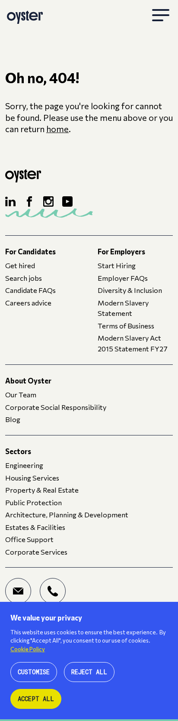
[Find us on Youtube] (67, 201)
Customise (34, 672)
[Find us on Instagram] (48, 201)
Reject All (89, 672)
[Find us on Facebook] (29, 201)
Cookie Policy (27, 649)
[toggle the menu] (160, 15)
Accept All (36, 699)
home (57, 128)
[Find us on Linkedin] (10, 201)
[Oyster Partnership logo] (25, 15)
